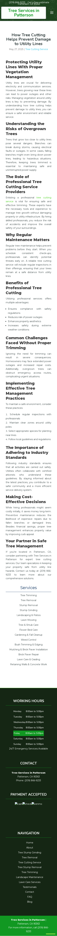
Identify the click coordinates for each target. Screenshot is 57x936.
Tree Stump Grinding (29, 852)
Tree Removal (29, 857)
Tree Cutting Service (36, 49)
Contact (29, 891)
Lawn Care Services (29, 882)
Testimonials (29, 887)
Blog (29, 901)
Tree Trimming (30, 872)
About (29, 847)
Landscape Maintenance (29, 877)
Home (29, 842)
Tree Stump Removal (29, 867)
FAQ (29, 896)
